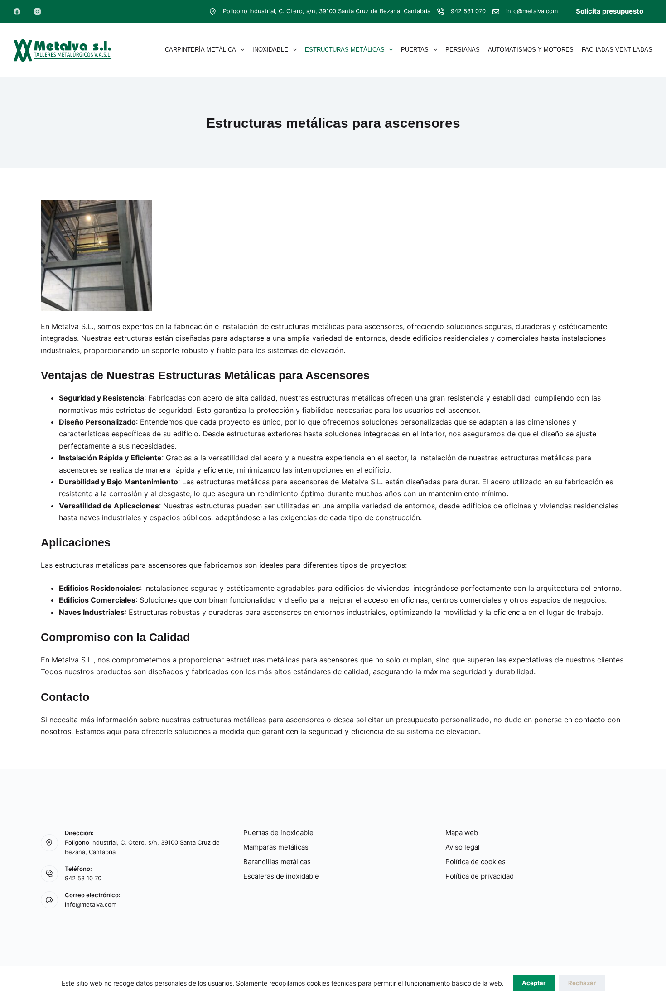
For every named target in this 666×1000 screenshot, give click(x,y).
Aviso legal (462, 847)
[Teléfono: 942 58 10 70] (49, 874)
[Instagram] (37, 11)
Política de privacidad (479, 876)
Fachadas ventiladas (617, 49)
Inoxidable (270, 49)
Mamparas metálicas (276, 847)
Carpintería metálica (200, 49)
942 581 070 (468, 10)
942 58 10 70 (83, 878)
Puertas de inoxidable (278, 832)
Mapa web (461, 832)
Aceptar (533, 982)
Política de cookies (475, 861)
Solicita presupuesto (609, 11)
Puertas (415, 49)
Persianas (462, 49)
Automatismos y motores (531, 49)
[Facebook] (17, 11)
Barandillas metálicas (277, 861)
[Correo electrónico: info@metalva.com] (49, 899)
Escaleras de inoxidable (281, 876)
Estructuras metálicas (345, 49)
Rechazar (582, 982)
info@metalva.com (532, 10)
